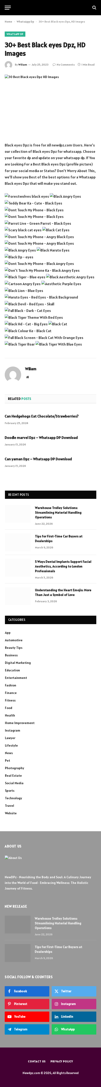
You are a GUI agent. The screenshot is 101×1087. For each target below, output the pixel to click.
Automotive (14, 640)
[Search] (93, 7)
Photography (14, 768)
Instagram (12, 730)
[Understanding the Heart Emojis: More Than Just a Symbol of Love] (18, 596)
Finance (11, 693)
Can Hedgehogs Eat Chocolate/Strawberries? (42, 416)
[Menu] (8, 7)
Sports (9, 790)
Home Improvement (20, 723)
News (9, 753)
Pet (7, 760)
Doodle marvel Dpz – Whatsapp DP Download (41, 437)
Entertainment (16, 678)
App (8, 632)
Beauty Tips (13, 648)
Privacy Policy (61, 1061)
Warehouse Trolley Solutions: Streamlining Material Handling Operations (58, 512)
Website (11, 813)
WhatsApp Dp (25, 21)
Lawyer (10, 738)
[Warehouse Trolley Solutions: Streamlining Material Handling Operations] (18, 514)
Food (8, 708)
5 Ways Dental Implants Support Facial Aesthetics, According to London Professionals (63, 566)
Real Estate (13, 775)
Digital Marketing (18, 663)
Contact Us (37, 1061)
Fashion (10, 685)
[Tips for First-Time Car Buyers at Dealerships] (18, 542)
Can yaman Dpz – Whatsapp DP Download (38, 459)
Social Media (14, 783)
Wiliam (22, 64)
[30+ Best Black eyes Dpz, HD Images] (50, 104)
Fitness (10, 700)
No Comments (66, 64)
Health (10, 715)
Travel (9, 805)
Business (11, 655)
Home (8, 21)
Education (12, 670)
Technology (13, 798)
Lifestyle (11, 745)
